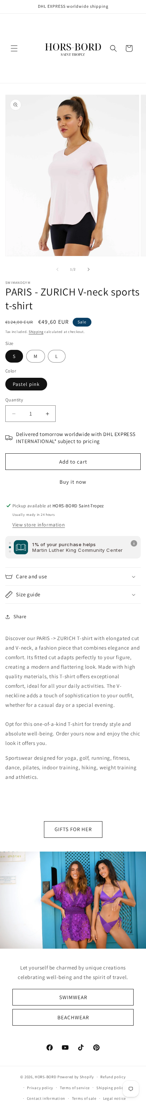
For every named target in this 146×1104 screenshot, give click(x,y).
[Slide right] (88, 269)
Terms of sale (84, 1098)
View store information (38, 524)
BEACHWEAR (73, 1017)
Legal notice (114, 1098)
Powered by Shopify (75, 1076)
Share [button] (20, 616)
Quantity (14, 400)
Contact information (46, 1098)
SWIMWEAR (73, 996)
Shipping (36, 331)
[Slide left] (57, 269)
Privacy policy (40, 1087)
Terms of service (75, 1087)
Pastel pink (26, 384)
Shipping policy (111, 1087)
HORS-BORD (45, 1076)
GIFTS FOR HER (73, 829)
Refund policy (112, 1076)
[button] (14, 48)
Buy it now (73, 481)
